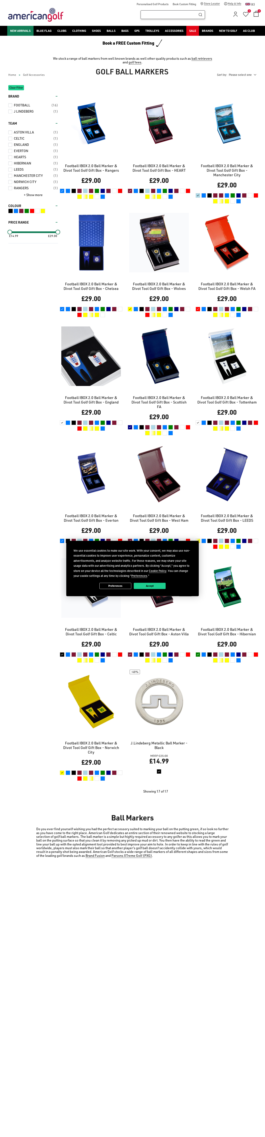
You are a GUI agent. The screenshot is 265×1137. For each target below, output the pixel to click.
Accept (150, 585)
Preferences (115, 585)
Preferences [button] (139, 575)
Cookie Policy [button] (157, 570)
